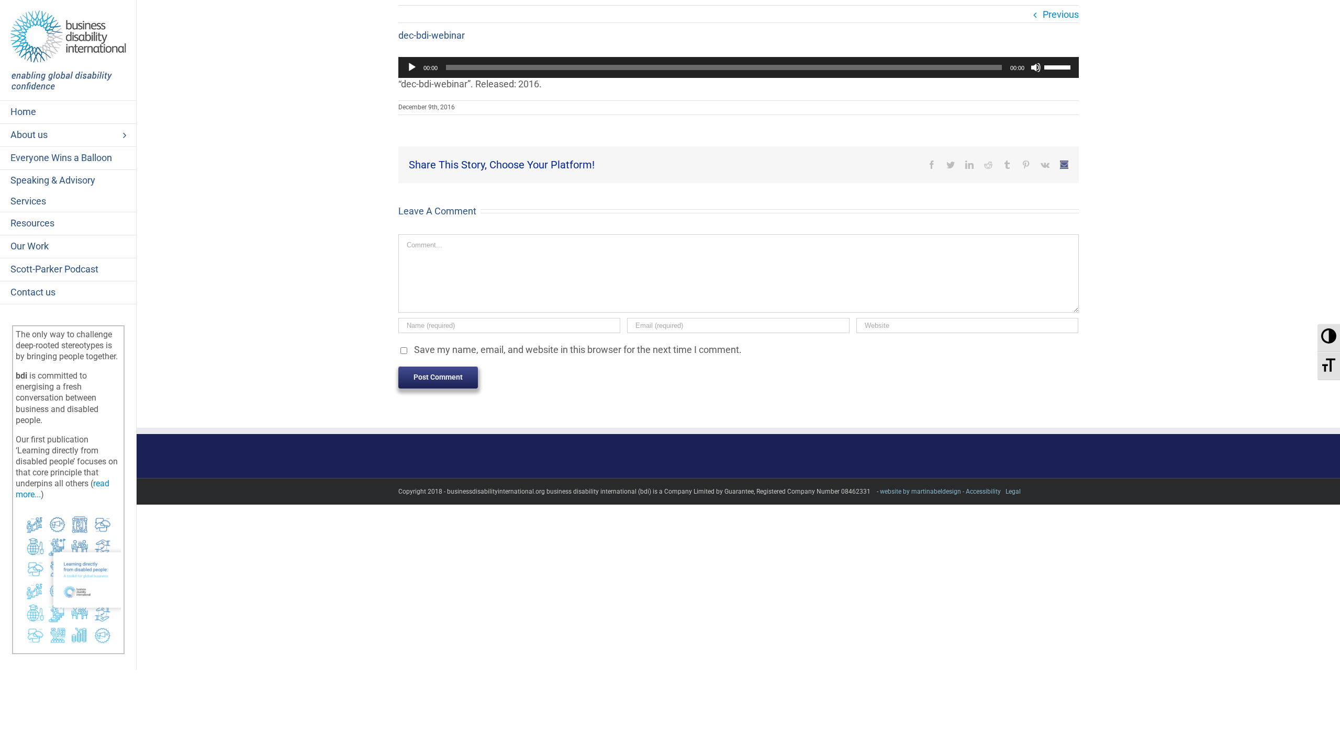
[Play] (412, 67)
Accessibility (983, 491)
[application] (738, 67)
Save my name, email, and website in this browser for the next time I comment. (578, 349)
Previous (1061, 14)
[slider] (1059, 66)
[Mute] (1036, 67)
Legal (1013, 491)
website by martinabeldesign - (922, 491)
